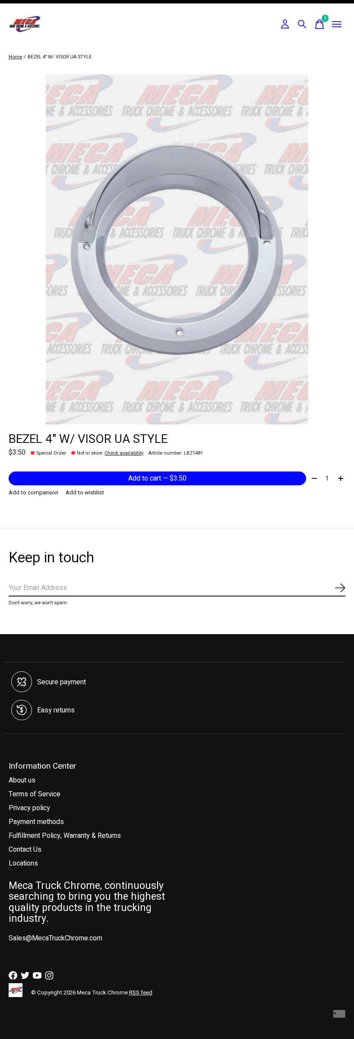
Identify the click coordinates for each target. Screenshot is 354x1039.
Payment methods (36, 822)
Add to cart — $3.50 (157, 478)
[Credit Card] (339, 1016)
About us (22, 780)
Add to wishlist (85, 492)
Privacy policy (29, 808)
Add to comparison (33, 492)
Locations (23, 863)
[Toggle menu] (336, 24)
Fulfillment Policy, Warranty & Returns (65, 836)
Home (15, 57)
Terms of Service (34, 794)
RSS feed (140, 992)
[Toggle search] (302, 24)
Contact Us (25, 849)
